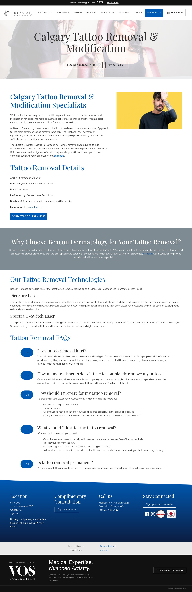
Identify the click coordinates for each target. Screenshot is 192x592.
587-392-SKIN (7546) (119, 502)
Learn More (112, 3)
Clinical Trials (107, 13)
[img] (100, 2)
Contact (138, 13)
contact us (35, 207)
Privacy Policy (107, 546)
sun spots (59, 155)
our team (148, 253)
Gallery (78, 13)
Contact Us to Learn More (28, 216)
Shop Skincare (154, 13)
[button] (45, 13)
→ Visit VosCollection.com (170, 570)
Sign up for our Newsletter (159, 504)
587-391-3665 (117, 506)
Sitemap (103, 550)
